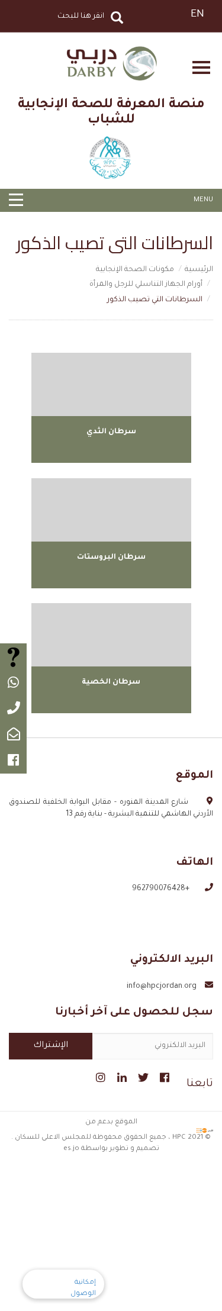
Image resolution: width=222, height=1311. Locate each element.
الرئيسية (199, 270)
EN (197, 15)
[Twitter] (142, 1076)
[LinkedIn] (120, 1076)
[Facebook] (163, 1076)
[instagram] (99, 1076)
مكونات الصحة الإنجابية (135, 270)
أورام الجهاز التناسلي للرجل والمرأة (145, 285)
